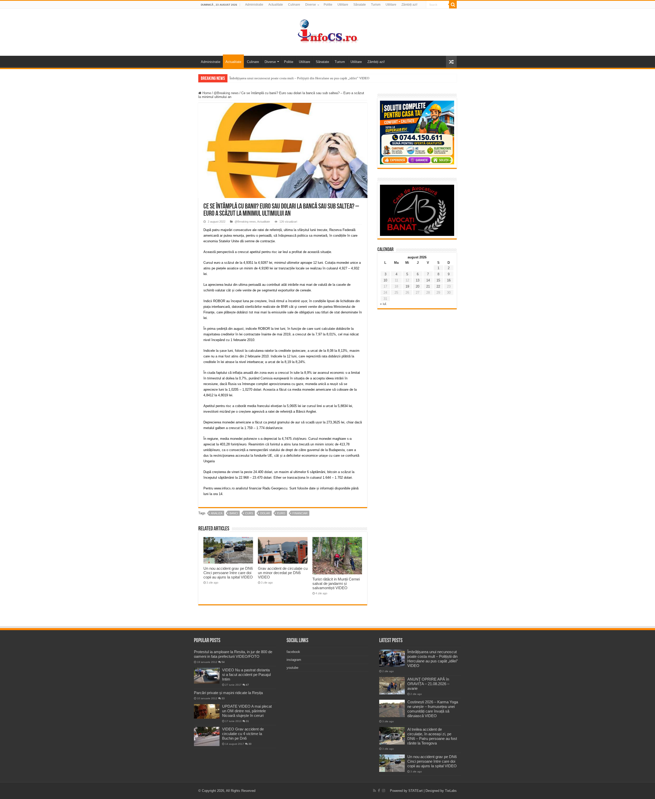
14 (428, 280)
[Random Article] (451, 62)
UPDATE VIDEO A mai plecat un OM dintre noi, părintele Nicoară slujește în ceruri (247, 711)
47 (247, 684)
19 (407, 286)
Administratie (254, 4)
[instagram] (383, 790)
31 (247, 721)
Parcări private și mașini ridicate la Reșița (228, 693)
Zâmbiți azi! (409, 4)
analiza (216, 513)
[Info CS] (327, 31)
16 (449, 280)
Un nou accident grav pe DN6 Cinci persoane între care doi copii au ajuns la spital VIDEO (228, 572)
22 (438, 286)
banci (234, 513)
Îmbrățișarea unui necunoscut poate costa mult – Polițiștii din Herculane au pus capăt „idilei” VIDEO (299, 78)
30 (250, 743)
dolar (265, 513)
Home (206, 93)
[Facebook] (378, 790)
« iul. (383, 304)
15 (438, 280)
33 (223, 698)
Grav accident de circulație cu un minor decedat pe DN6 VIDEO (283, 572)
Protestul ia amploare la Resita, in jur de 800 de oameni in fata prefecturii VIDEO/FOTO (233, 654)
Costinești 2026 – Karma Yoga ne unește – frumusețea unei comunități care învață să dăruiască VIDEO (432, 709)
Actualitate (275, 4)
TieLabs (451, 791)
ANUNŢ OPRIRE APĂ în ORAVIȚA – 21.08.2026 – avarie (428, 684)
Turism (375, 4)
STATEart (415, 791)
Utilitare (342, 4)
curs (249, 513)
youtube (292, 668)
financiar (300, 513)
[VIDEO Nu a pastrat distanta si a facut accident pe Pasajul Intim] (207, 676)
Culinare (294, 4)
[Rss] (374, 790)
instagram (294, 660)
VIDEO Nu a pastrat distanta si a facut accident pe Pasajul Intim (246, 674)
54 (223, 662)
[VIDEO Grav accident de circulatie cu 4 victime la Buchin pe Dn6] (207, 736)
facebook (293, 652)
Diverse (310, 4)
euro (281, 513)
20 (417, 286)
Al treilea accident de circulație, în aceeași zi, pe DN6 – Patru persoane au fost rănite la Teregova (432, 736)
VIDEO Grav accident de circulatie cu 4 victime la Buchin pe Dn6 (243, 733)
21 (428, 286)
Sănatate (359, 4)
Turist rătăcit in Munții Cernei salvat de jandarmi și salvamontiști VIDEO (336, 583)
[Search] (453, 4)
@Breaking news (226, 93)
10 (385, 280)
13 (417, 280)
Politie (328, 4)
